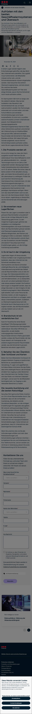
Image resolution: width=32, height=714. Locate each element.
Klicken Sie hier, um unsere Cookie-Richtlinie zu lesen (16, 695)
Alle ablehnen (16, 707)
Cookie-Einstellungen (16, 703)
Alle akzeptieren (16, 698)
